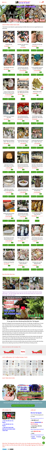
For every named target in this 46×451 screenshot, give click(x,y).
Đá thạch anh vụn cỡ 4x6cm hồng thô (23, 263)
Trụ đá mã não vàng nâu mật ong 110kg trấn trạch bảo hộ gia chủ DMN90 (23, 68)
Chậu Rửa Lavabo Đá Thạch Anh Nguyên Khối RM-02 (9, 190)
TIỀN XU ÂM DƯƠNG (37, 91)
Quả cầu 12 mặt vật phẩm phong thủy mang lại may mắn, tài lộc (37, 165)
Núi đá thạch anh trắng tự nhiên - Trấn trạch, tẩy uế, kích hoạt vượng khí (8, 141)
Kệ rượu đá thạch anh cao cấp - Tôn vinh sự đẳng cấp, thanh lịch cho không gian (22, 141)
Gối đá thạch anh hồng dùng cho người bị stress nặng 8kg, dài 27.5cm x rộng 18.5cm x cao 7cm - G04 (23, 214)
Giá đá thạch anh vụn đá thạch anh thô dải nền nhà (37, 238)
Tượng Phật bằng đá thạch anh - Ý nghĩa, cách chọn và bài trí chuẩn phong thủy (37, 141)
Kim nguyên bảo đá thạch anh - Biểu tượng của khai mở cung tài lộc (23, 92)
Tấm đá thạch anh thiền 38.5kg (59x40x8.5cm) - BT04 (9, 238)
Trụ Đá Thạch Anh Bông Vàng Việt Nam (37, 213)
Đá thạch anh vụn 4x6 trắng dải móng (37, 263)
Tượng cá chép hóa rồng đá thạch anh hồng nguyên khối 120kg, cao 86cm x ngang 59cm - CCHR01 (8, 92)
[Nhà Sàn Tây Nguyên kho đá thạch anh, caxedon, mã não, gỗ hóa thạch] (9, 37)
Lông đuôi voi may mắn (37, 44)
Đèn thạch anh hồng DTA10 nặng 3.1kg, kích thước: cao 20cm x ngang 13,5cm (8, 165)
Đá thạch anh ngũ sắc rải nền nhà (23, 45)
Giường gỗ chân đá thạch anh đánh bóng (8, 214)
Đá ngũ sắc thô (9, 44)
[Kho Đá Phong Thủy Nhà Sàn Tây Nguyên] (23, 2)
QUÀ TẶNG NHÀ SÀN (8, 378)
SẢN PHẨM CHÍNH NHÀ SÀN (10, 24)
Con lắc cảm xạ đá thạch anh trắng (9, 117)
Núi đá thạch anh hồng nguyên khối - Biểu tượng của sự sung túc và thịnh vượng (37, 117)
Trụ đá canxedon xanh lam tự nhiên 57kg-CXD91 (37, 68)
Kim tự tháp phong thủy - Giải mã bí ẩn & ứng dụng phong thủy (23, 117)
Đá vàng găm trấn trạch (9, 67)
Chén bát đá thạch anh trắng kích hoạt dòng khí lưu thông (23, 190)
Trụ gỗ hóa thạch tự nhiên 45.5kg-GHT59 (37, 190)
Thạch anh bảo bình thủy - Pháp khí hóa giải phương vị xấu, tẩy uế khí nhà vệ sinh (23, 165)
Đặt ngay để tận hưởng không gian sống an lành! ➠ (23, 405)
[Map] (43, 225)
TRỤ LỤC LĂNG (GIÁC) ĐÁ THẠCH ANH (22, 238)
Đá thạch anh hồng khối (9, 262)
